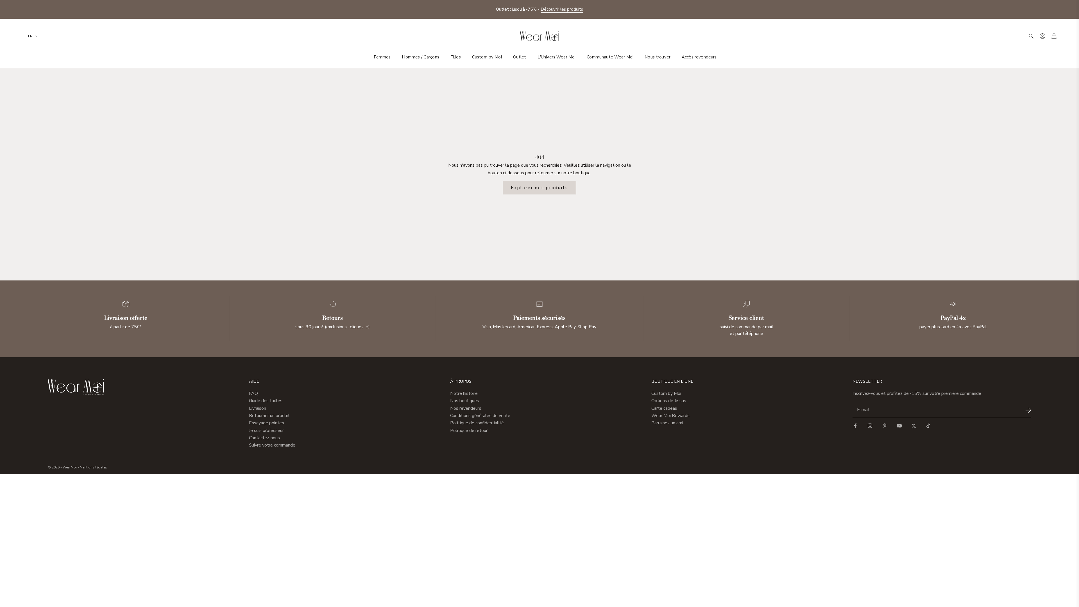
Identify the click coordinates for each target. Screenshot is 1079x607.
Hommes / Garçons (420, 57)
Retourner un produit (269, 416)
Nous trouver (657, 57)
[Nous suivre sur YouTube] (899, 426)
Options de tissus (668, 401)
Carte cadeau (664, 408)
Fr (30, 36)
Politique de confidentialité (477, 423)
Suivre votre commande (272, 445)
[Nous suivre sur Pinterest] (884, 426)
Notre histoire (464, 393)
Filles (455, 57)
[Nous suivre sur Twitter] (914, 426)
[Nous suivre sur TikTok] (928, 426)
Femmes (382, 57)
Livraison (257, 408)
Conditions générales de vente (480, 416)
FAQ (253, 393)
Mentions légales (93, 467)
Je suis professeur (266, 430)
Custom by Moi (487, 57)
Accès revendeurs (699, 57)
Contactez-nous (264, 438)
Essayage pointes (266, 423)
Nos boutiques (464, 401)
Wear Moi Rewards (670, 416)
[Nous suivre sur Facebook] (855, 426)
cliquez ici (359, 327)
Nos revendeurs (465, 408)
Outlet (519, 57)
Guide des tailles (265, 401)
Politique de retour (469, 430)
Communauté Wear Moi (610, 57)
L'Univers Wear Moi (557, 57)
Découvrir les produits (562, 9)
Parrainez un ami (667, 423)
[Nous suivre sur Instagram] (870, 426)
